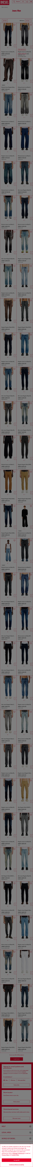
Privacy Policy (5, 1155)
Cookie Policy (15, 1155)
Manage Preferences (18, 1153)
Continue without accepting (16, 1164)
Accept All (16, 1160)
